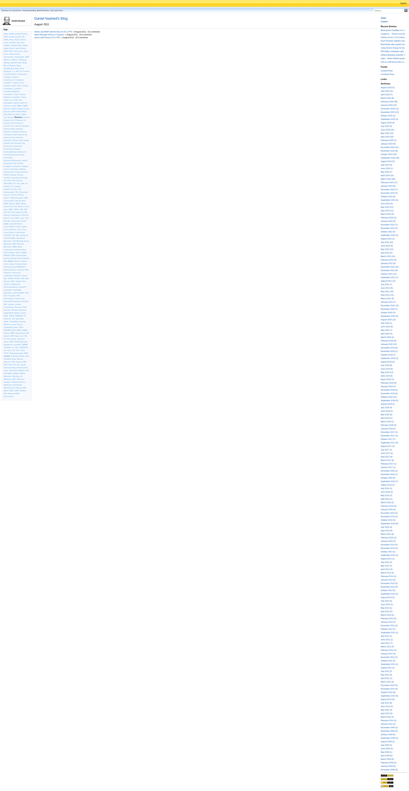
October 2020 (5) (388, 313)
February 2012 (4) (388, 650)
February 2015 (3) (388, 538)
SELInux (7, 324)
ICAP (16, 201)
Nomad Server (16, 258)
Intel (11, 206)
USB (5, 365)
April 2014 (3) (387, 569)
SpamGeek (20, 333)
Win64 (22, 373)
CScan (23, 97)
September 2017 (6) (389, 443)
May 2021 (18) (387, 291)
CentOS (26, 71)
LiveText (17, 227)
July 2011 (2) (386, 671)
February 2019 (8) (388, 383)
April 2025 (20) (387, 137)
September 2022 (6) (389, 235)
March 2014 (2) (387, 573)
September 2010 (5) (389, 696)
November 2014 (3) (389, 548)
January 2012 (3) (388, 654)
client (19, 86)
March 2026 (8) (387, 98)
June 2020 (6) (387, 327)
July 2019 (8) (386, 365)
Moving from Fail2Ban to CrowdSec (394, 30)
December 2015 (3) (389, 513)
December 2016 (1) (389, 471)
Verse (6, 370)
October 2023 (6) (388, 196)
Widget (16, 373)
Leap (22, 218)
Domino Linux (10, 137)
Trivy (27, 356)
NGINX (24, 252)
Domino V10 (9, 143)
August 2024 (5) (388, 161)
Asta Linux (18, 51)
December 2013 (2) (389, 583)
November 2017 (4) (389, 436)
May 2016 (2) (386, 495)
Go (12, 186)
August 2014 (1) (388, 559)
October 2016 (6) (388, 478)
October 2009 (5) (388, 734)
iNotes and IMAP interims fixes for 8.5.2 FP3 (53, 32)
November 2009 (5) (389, 731)
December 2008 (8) (389, 770)
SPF (27, 333)
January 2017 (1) (388, 467)
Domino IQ (22, 135)
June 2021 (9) (387, 288)
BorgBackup (9, 68)
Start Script (11, 339)
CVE (15, 100)
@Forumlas (8, 396)
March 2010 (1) (387, 717)
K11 (5, 212)
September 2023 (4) (389, 200)
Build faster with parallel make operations (394, 44)
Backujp (23, 60)
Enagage (7, 166)
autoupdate (19, 57)
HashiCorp (8, 189)
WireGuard (8, 385)
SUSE (11, 342)
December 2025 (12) (390, 109)
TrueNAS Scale (10, 359)
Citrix (21, 83)
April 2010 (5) (387, 713)
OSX (27, 293)
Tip (5, 350)
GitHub (7, 186)
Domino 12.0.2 (10, 120)
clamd (13, 86)
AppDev (7, 45)
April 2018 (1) (387, 418)
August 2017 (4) (388, 446)
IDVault (12, 204)
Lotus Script (9, 232)
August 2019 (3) (388, 362)
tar (13, 347)
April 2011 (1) (386, 678)
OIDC (12, 281)
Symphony (8, 345)
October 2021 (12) (389, 274)
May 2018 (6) (386, 414)
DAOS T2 (23, 103)
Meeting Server (22, 241)
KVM (23, 215)
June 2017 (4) (387, 453)
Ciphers (15, 83)
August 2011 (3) (387, 668)
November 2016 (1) (389, 474)
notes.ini (20, 270)
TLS (13, 350)
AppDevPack (16, 45)
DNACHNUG (21, 112)
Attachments (14, 54)
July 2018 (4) (386, 407)
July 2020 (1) (386, 323)
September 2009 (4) (389, 738)
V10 (14, 365)
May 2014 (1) (386, 566)
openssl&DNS (18, 293)
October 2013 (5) (388, 590)
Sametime (19, 319)
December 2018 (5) (389, 390)
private (18, 304)
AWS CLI (15, 60)
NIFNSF (7, 255)
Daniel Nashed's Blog (51, 18)
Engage (25, 166)
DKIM (13, 112)
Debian (14, 109)
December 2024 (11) (390, 147)
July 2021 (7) (386, 284)
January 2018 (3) (388, 429)
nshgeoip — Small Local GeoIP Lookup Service (394, 34)
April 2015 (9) (387, 531)
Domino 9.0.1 (9, 126)
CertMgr (7, 77)
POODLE (25, 301)
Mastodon (8, 241)
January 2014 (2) (388, 580)
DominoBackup (10, 152)
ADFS (6, 37)
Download (8, 163)
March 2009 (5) (387, 759)
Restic (23, 313)
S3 (24, 316)
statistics (21, 339)
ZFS (5, 393)
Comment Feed (387, 74)
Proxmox (18, 307)
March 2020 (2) (387, 337)
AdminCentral (15, 37)
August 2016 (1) (388, 485)
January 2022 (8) (388, 263)
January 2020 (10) (389, 344)
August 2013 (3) (388, 597)
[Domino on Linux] (394, 779)
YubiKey (22, 391)
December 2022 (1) (389, 225)
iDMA (6, 204)
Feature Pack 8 (21, 172)
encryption (16, 166)
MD (14, 241)
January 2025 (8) (388, 144)
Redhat (17, 313)
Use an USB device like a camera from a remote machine (394, 62)
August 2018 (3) (388, 404)
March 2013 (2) (387, 615)
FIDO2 (6, 175)
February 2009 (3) (388, 763)
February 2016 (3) (388, 506)
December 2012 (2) (389, 625)
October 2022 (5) (388, 232)
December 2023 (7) (389, 189)
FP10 (9, 181)
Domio (24, 160)
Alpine (17, 40)
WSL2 (6, 391)
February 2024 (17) (389, 182)
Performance (9, 299)
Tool (17, 350)
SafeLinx (7, 319)
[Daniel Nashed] (394, 786)
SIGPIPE (7, 330)
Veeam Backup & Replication (16, 368)
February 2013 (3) (388, 618)
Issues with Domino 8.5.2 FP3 (47, 37)
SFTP (21, 327)
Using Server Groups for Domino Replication (394, 48)
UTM (10, 365)
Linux (6, 224)
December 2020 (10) (390, 305)
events (6, 169)
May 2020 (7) (386, 330)
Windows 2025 (10, 379)
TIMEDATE (23, 347)
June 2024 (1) (387, 168)
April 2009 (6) (387, 756)
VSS (27, 370)
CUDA (6, 100)
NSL (5, 278)
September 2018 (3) (389, 400)
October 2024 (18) (389, 154)
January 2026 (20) (389, 105)
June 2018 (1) (387, 411)
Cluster (25, 86)
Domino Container (11, 132)
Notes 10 (17, 261)
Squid (17, 336)
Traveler (7, 356)
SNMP (24, 330)
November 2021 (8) (389, 270)
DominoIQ (8, 158)
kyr (27, 215)
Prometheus (9, 307)
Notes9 (7, 267)
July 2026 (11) (387, 91)
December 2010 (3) (389, 685)
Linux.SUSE (9, 227)
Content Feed (387, 71)
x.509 (16, 391)
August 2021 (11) (388, 281)
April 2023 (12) (387, 211)
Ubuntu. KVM (9, 362)
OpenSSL (8, 293)
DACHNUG (8, 103)
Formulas (24, 178)
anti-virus (20, 42)
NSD (26, 270)
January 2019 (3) (388, 386)
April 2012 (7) (387, 643)
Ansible (12, 42)
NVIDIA (11, 278)
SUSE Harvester (20, 342)
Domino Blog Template (13, 129)
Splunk (7, 336)
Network (18, 250)
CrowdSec (16, 97)
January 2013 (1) (388, 622)
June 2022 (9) (387, 246)
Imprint (403, 3)
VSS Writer (8, 373)
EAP (15, 163)
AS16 (10, 51)
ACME (11, 34)
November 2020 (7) (389, 309)
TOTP (6, 353)
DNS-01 (11, 114)
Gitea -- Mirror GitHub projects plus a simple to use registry (394, 58)
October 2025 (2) (388, 116)
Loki (18, 229)
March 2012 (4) (387, 647)
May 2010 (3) (386, 710)
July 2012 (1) (386, 636)
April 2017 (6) (387, 457)
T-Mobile (7, 347)
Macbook (24, 235)
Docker (11, 117)
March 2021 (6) (387, 298)
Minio (20, 247)
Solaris (6, 333)
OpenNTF (22, 287)
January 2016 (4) (388, 509)
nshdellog (8, 276)
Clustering (8, 89)
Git (26, 183)
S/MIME (25, 345)
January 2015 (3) (388, 541)
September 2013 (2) (389, 594)
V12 (18, 365)
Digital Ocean (23, 109)
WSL (25, 388)
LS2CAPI (7, 235)
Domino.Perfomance (12, 160)
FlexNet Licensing (11, 178)
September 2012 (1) (389, 632)
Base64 (14, 63)
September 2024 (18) (390, 158)
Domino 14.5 (9, 123)
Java (6, 209)
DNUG (17, 114)
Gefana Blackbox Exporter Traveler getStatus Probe (394, 55)
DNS (5, 114)
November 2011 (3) (389, 657)
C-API (16, 71)
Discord (7, 112)
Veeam (23, 365)
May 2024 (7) (386, 172)
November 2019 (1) (389, 351)
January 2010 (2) (388, 724)
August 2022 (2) (388, 239)
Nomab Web (21, 255)
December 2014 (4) (389, 545)
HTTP (13, 195)
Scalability (13, 322)
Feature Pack (9, 172)
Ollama (19, 281)
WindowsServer (18, 382)
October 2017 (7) (388, 439)
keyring (7, 215)
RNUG (12, 316)
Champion (19, 80)
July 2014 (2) (386, 562)
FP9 (13, 181)
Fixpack (13, 175)
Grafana (17, 186)
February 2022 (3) (388, 260)
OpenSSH (17, 290)
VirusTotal (13, 370)
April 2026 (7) (387, 95)
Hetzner (7, 195)
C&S (20, 100)
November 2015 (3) (389, 516)
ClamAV (7, 86)
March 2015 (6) (387, 534)
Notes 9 (12, 264)
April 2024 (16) (387, 175)
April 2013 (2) (387, 611)
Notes (10, 261)
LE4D (16, 218)
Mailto (13, 238)
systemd (17, 345)
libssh (23, 221)
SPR (12, 336)
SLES (13, 330)
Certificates (22, 74)
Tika (16, 347)
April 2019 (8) (387, 376)
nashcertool (9, 250)
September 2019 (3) (389, 358)
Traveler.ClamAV (17, 356)
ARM (6, 51)
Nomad (7, 258)
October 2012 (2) (388, 629)
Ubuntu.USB (21, 362)
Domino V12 (20, 143)
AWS (27, 57)
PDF (18, 296)
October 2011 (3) (388, 661)
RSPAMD (19, 316)
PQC (6, 304)
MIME (14, 247)
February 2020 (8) (388, 341)
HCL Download (21, 192)
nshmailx (17, 276)
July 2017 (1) (386, 450)
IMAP (18, 204)
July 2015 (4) (386, 527)
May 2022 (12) (387, 249)
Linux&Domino (15, 224)
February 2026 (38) (389, 102)
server (14, 324)
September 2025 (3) (389, 119)
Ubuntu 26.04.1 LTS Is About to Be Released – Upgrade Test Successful (394, 37)
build (21, 68)
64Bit (6, 34)
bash (20, 63)
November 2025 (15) (390, 112)
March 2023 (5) (387, 214)
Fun (18, 183)
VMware (21, 370)
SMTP (19, 330)
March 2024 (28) (388, 179)
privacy (11, 304)
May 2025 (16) (387, 133)
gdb (22, 183)
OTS (5, 296)
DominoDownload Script (14, 155)
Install (6, 206)
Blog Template (10, 65)
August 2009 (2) (388, 741)
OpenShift (8, 290)
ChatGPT (7, 83)
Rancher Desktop (19, 310)
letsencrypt (15, 221)
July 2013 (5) (386, 601)
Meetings (7, 244)
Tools (22, 350)
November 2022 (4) (389, 228)
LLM (5, 229)
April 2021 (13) (387, 295)
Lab (12, 218)
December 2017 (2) (389, 432)
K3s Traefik (16, 212)
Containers (8, 94)
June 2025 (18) (387, 130)
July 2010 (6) (386, 703)
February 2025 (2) (388, 140)
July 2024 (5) (386, 165)
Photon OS (19, 299)
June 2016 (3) (387, 492)
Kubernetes (15, 215)
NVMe (17, 278)
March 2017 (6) (387, 460)
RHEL (6, 316)
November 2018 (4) (389, 393)
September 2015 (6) (389, 523)
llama (24, 227)
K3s (9, 212)
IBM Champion (17, 198)
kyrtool (7, 218)
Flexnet (20, 175)
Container (17, 89)
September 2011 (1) (389, 664)
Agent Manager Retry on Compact (49, 35)
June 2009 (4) (387, 749)
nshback (7, 273)
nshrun (24, 276)
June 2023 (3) (387, 204)
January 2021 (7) (388, 302)
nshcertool (16, 273)
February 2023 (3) (388, 218)
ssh (21, 336)
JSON (16, 209)
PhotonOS (8, 301)
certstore (15, 77)
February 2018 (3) (388, 425)
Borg (19, 65)
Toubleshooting (16, 353)
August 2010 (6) (388, 699)
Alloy (11, 40)
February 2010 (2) (388, 720)
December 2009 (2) (389, 727)
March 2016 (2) (387, 502)
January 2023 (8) (388, 221)
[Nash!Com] (394, 782)
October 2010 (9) (388, 692)
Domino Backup (22, 126)
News (18, 252)
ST (5, 339)
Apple (25, 45)
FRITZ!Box (8, 183)
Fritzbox (19, 181)
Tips (9, 350)
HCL (15, 189)
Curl (11, 100)
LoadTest (12, 229)
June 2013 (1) (387, 604)
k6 (22, 212)
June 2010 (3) (387, 706)
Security (22, 322)
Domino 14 (21, 120)
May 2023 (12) (387, 207)
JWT (25, 209)
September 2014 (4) (389, 555)
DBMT (19, 106)
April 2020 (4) (387, 334)
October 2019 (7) (388, 355)
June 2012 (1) (387, 640)
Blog (25, 63)
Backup (7, 63)
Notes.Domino (10, 270)
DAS (14, 106)
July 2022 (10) (387, 242)
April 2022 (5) (387, 253)
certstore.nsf (9, 80)
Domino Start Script (20, 140)
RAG (25, 307)
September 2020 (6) (389, 316)
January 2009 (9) (388, 766)
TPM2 (25, 353)
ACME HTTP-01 (21, 34)
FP (5, 181)
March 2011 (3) (387, 682)
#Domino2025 (13, 393)
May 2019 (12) (387, 372)
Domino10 (8, 146)
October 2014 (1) (388, 552)
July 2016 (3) (386, 488)
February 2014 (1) (388, 576)
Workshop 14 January (13, 388)
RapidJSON (8, 313)
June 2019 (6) (387, 369)
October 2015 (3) (388, 520)
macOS (7, 238)
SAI (13, 319)
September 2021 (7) (389, 277)
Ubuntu (20, 359)
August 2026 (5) (388, 87)
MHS (14, 244)
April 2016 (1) (387, 499)
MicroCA (20, 244)
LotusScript (20, 232)
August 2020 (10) (388, 320)
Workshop (17, 385)
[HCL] (394, 775)
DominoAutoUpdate (12, 149)
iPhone (21, 206)
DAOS (16, 103)
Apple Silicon (20, 48)
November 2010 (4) (389, 689)
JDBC (10, 209)
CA (20, 71)
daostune (8, 106)
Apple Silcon (9, 48)
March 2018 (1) (387, 422)
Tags (5, 29)
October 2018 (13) (389, 397)
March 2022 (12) (388, 256)
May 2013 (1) (386, 608)
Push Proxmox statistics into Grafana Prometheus (394, 41)
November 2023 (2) (389, 193)
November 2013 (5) (389, 587)
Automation (9, 57)
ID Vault (22, 201)
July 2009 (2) (386, 745)
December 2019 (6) (389, 348)
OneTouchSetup (10, 287)
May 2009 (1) (386, 752)
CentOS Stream (10, 74)
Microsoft (8, 247)
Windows (8, 376)
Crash (16, 94)
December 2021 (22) (390, 267)
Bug (17, 68)
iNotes (23, 204)
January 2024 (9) (388, 186)
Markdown (20, 238)
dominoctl (22, 152)
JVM (21, 209)
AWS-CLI (7, 60)
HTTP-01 (20, 195)
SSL (26, 336)
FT (15, 183)
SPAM (12, 333)
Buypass (7, 71)
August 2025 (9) (388, 123)
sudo (6, 342)
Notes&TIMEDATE (17, 267)
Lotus (23, 229)
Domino (18, 117)
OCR (22, 278)
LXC (13, 235)
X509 (11, 391)
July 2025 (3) (386, 126)
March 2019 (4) (387, 379)
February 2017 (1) (388, 464)
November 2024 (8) (389, 151)
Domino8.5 (17, 146)
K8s (25, 212)
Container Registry (11, 91)
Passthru (12, 296)
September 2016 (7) (389, 481)
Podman (16, 301)
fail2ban (22, 169)
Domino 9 (19, 123)
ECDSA (20, 163)
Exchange (14, 169)
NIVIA (13, 255)
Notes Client (21, 264)
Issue (27, 206)
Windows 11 (17, 376)
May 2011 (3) (386, 675)
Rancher (7, 310)
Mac (17, 235)
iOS (15, 206)
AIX (23, 37)
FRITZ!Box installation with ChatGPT (394, 51)
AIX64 (6, 40)
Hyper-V (7, 198)
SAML (6, 322)
